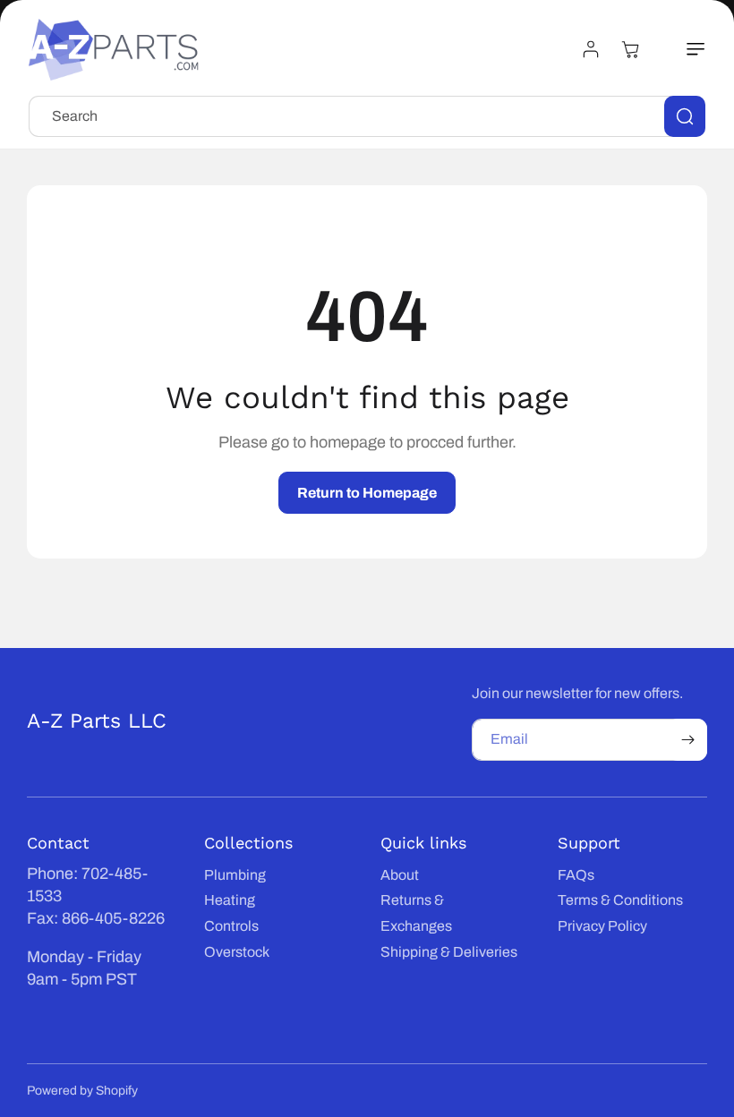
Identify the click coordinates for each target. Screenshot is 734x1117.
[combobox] (367, 116)
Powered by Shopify (82, 1090)
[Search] (684, 116)
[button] (685, 49)
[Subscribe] (687, 740)
